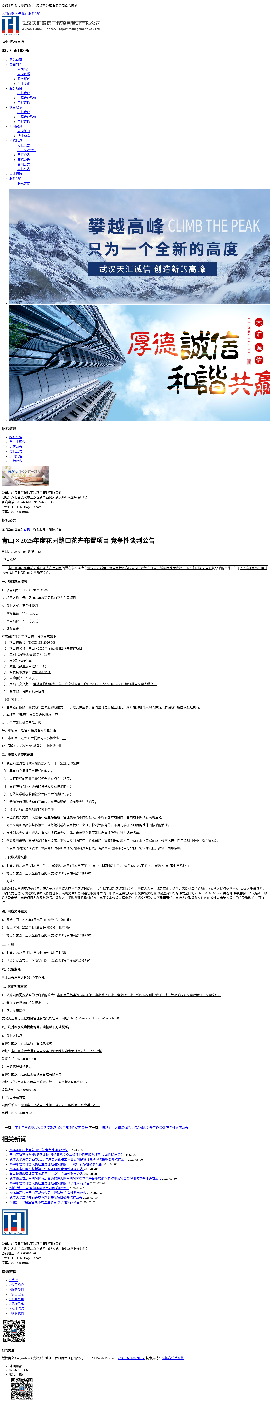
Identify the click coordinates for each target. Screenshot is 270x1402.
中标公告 (23, 169)
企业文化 (23, 83)
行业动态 (23, 136)
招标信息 (15, 140)
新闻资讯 (15, 126)
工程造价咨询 (26, 98)
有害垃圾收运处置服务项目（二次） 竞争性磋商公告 (46, 1174)
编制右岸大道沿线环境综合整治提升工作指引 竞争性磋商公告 (145, 1127)
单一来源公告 (26, 150)
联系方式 (23, 183)
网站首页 (15, 60)
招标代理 (23, 93)
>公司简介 (16, 1285)
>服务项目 (16, 1289)
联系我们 (34, 13)
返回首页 (8, 13)
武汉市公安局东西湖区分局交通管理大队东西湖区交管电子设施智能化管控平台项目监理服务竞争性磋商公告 (85, 1178)
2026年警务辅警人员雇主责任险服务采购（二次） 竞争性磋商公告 (56, 1164)
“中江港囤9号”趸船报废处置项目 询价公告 (39, 1188)
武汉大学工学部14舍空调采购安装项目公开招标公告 (46, 1197)
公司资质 (23, 74)
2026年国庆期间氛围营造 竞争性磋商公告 (38, 1150)
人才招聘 (15, 174)
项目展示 (15, 107)
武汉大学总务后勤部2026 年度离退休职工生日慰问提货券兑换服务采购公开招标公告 (68, 1159)
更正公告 (23, 155)
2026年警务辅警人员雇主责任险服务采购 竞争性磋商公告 (49, 1183)
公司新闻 (23, 131)
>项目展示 (16, 1294)
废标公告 (23, 159)
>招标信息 (16, 1304)
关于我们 (21, 13)
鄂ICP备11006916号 (131, 1358)
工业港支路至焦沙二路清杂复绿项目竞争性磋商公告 (52, 1127)
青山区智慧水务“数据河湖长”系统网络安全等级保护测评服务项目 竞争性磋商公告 (67, 1155)
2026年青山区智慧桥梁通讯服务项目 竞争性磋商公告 (46, 1169)
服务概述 (23, 79)
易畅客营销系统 (173, 1358)
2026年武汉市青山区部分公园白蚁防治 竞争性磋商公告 (48, 1193)
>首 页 (13, 1280)
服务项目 (15, 88)
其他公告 (23, 164)
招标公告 (23, 145)
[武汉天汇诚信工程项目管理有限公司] (51, 34)
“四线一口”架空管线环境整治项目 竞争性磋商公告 (44, 1202)
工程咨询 (23, 102)
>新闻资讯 (16, 1299)
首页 (27, 529)
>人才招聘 (16, 1308)
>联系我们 (16, 1313)
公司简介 (15, 64)
